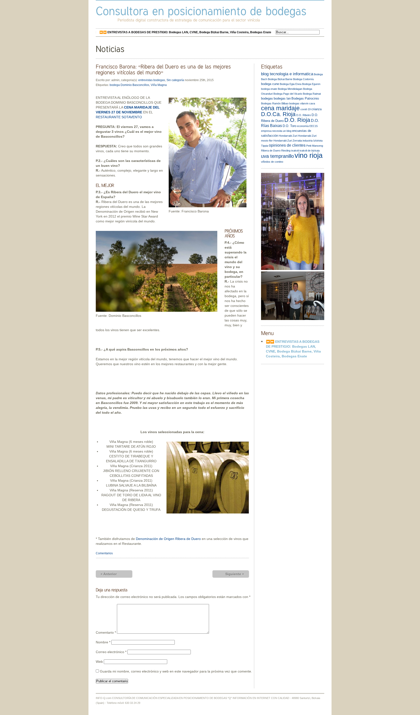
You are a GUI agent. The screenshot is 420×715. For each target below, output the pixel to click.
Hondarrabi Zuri (288, 135)
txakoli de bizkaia (309, 150)
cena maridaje (280, 108)
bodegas (267, 98)
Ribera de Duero (270, 150)
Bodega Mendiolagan (290, 88)
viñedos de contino (272, 161)
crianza (316, 109)
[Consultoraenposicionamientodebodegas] (201, 10)
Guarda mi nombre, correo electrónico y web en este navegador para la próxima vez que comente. (176, 671)
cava (312, 103)
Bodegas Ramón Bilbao (275, 103)
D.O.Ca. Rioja (278, 114)
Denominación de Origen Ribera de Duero (168, 539)
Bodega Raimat (312, 93)
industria (308, 140)
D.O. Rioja (297, 120)
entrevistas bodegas (151, 80)
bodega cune (270, 84)
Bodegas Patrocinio (305, 98)
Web (99, 662)
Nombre (103, 642)
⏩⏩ (185, 32)
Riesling (285, 150)
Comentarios (104, 553)
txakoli (295, 150)
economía (303, 126)
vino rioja (309, 155)
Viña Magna (159, 85)
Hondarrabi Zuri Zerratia (287, 140)
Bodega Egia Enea (290, 84)
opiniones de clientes (287, 145)
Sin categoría (175, 80)
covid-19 (305, 109)
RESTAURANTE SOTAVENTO (119, 117)
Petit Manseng (314, 145)
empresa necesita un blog (276, 130)
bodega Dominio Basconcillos (129, 85)
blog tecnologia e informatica (287, 73)
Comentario (106, 632)
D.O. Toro (289, 126)
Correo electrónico (111, 652)
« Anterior (109, 574)
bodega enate (269, 88)
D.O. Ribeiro (303, 115)
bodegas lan (282, 98)
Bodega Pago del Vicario (287, 93)
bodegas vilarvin (298, 103)
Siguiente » (234, 574)
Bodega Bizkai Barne (280, 79)
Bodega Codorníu (303, 79)
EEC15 (313, 126)
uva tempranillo (277, 156)
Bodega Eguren (311, 84)
